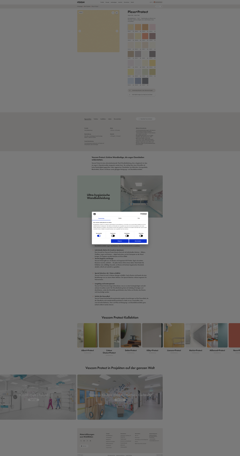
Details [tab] (120, 218)
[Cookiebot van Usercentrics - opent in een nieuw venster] (141, 214)
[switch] (113, 236)
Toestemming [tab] (101, 218)
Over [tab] (139, 218)
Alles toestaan (138, 241)
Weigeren (120, 241)
